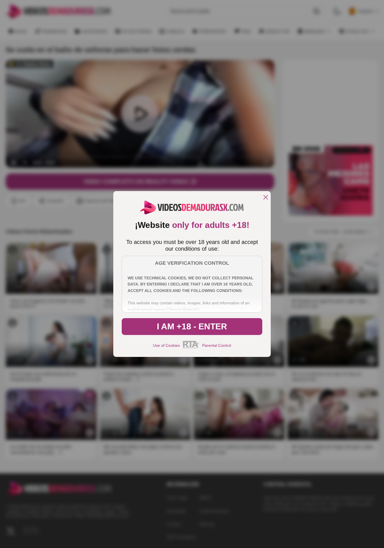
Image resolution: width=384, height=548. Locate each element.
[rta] (191, 347)
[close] (265, 197)
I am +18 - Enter (192, 326)
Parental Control (216, 345)
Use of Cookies (166, 345)
